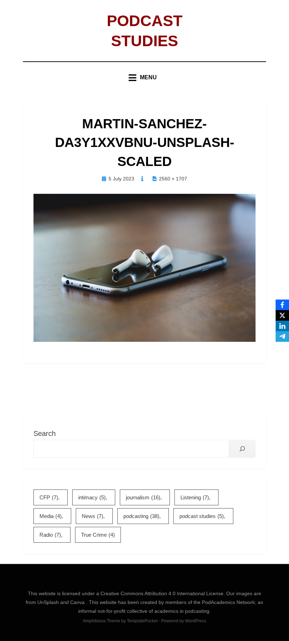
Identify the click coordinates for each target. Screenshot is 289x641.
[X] (282, 315)
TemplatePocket (142, 620)
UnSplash (48, 602)
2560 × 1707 (173, 178)
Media (50, 516)
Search (44, 433)
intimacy (92, 497)
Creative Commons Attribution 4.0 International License (161, 593)
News (92, 516)
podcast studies (201, 516)
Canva (78, 602)
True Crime (98, 535)
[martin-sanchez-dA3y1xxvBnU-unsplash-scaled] (144, 267)
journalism (143, 497)
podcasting (141, 516)
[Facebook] (282, 305)
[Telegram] (282, 336)
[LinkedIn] (282, 326)
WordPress (195, 620)
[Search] (242, 449)
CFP (48, 497)
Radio (50, 535)
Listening (194, 497)
